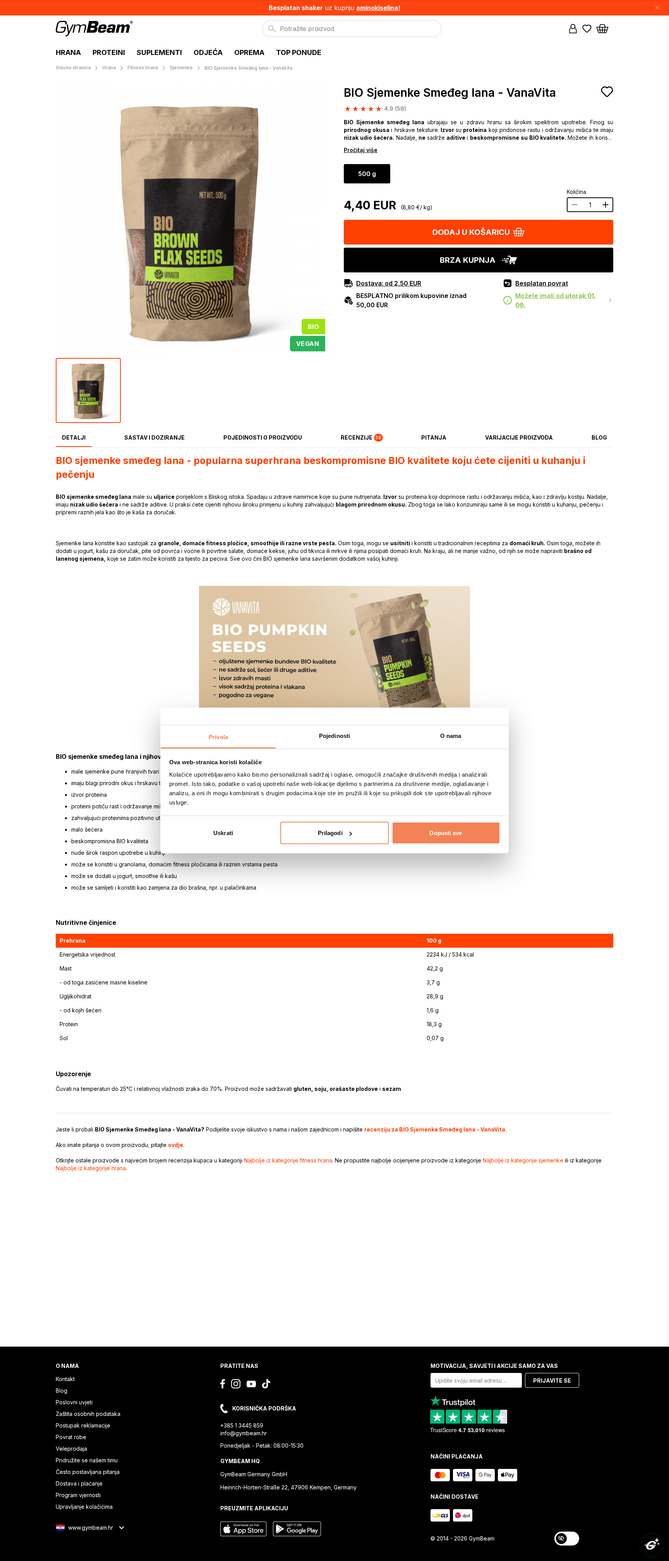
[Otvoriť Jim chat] (652, 1544)
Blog (61, 1390)
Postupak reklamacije (83, 1425)
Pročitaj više (360, 150)
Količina (576, 191)
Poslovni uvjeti (74, 1402)
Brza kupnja (468, 260)
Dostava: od (388, 283)
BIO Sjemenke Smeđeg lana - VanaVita (450, 92)
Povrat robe (71, 1437)
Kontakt (65, 1379)
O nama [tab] (450, 736)
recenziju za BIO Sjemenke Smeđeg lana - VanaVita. (435, 1129)
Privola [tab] (218, 737)
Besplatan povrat (541, 283)
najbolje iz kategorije (288, 1160)
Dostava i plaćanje (79, 1483)
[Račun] (573, 28)
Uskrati (223, 833)
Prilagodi (330, 833)
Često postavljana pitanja (88, 1472)
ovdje (175, 1145)
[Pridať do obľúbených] (607, 92)
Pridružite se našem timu (87, 1460)
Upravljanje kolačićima (84, 1506)
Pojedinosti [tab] (334, 736)
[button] (334, 7)
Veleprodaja (71, 1448)
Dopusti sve (445, 833)
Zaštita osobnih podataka (88, 1413)
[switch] (566, 1539)
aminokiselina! (378, 8)
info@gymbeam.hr (243, 1433)
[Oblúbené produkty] (587, 28)
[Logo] (95, 28)
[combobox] (352, 28)
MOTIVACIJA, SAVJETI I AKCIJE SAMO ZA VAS (494, 1365)
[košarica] (604, 28)
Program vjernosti (78, 1495)
